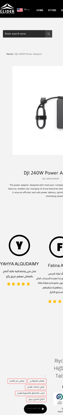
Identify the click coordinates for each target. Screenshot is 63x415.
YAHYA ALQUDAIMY (19, 263)
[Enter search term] (48, 34)
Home (9, 54)
